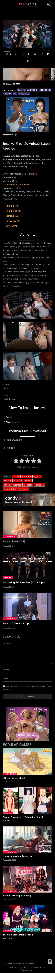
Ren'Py (7, 93)
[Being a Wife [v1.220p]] (27, 606)
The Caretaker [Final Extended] (18, 934)
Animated (26, 476)
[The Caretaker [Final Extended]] (27, 918)
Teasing (24, 488)
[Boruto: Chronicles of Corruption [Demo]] (27, 800)
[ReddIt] (42, 54)
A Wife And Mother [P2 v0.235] (17, 856)
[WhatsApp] (35, 54)
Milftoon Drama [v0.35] (14, 778)
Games (21, 89)
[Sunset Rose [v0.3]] (27, 524)
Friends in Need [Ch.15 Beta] (17, 895)
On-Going (45, 89)
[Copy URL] (27, 61)
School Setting (11, 488)
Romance (39, 484)
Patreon (33, 173)
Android (32, 89)
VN (14, 93)
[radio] (16, 461)
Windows (24, 93)
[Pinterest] (29, 54)
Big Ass (37, 476)
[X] (22, 54)
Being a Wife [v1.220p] (16, 623)
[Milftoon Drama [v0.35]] (27, 761)
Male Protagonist (12, 484)
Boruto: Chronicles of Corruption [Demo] (23, 817)
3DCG (16, 476)
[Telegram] (48, 54)
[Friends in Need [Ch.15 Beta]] (27, 879)
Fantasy (18, 480)
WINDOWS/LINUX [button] (14, 440)
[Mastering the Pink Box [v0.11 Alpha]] (27, 565)
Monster (28, 484)
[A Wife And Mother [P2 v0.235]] (27, 839)
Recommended (10, 536)
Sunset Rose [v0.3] (14, 541)
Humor (28, 480)
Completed (8, 931)
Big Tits (7, 480)
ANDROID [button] (11, 448)
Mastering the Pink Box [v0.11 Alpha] (24, 582)
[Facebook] (16, 54)
